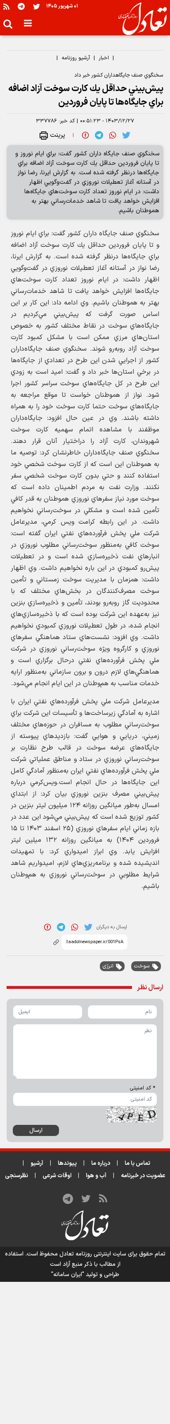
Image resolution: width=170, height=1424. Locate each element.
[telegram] (99, 135)
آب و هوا (96, 1175)
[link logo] (139, 19)
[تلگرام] (21, 6)
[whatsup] (113, 135)
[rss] (6, 6)
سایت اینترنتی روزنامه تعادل (92, 1254)
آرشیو (37, 1163)
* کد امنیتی (142, 1088)
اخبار (104, 58)
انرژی (107, 966)
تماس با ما (137, 1163)
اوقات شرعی (56, 1175)
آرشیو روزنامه (75, 58)
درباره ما (100, 1163)
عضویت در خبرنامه (143, 1175)
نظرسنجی (16, 1175)
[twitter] (126, 135)
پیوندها (67, 1163)
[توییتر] (36, 6)
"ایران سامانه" (67, 1274)
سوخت (142, 966)
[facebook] (85, 135)
